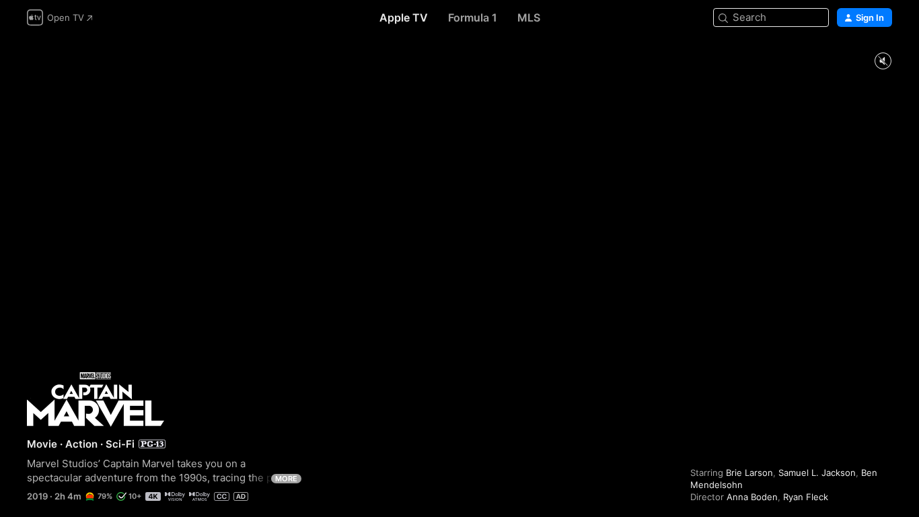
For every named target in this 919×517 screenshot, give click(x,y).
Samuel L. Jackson (817, 472)
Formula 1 (472, 17)
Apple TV (403, 17)
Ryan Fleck (805, 496)
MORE (286, 478)
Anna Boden (752, 496)
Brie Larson (749, 472)
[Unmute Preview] (882, 61)
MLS (528, 17)
